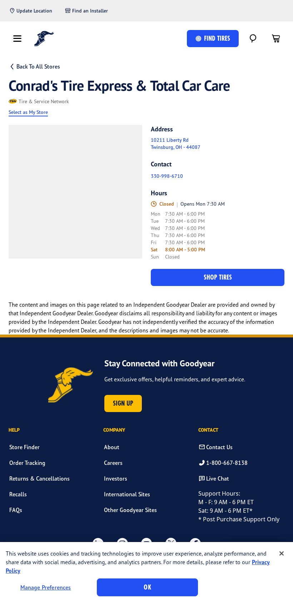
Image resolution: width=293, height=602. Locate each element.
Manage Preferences (45, 587)
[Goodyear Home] (44, 38)
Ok (147, 587)
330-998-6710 (167, 176)
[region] (146, 572)
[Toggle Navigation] (17, 38)
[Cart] (275, 38)
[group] (75, 192)
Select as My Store (28, 112)
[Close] (281, 553)
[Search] (253, 38)
